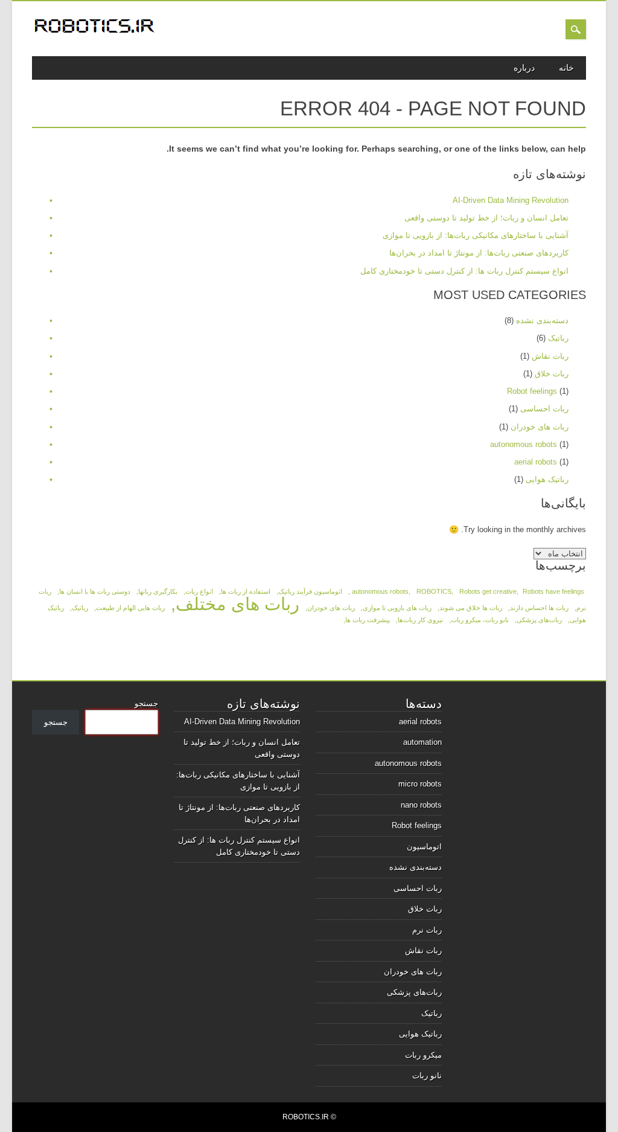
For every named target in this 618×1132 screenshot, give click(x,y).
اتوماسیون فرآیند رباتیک (310, 591)
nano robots (421, 804)
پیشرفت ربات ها (367, 619)
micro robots (420, 783)
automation (422, 742)
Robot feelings (532, 391)
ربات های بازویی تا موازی (397, 607)
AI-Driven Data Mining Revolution (511, 200)
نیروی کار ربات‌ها (420, 619)
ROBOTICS (433, 591)
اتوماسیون (424, 846)
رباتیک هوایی (547, 479)
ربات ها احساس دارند (539, 607)
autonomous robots (523, 444)
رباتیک (558, 337)
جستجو (146, 703)
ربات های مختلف (237, 604)
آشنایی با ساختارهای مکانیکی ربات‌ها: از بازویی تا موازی (476, 235)
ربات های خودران (540, 426)
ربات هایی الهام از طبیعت (130, 607)
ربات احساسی (544, 408)
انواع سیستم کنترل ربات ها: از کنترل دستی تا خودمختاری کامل (464, 270)
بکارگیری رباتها (157, 591)
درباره (524, 67)
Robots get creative (488, 591)
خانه (566, 67)
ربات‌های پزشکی (539, 619)
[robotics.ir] (95, 34)
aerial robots (535, 461)
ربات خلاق (552, 373)
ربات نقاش (550, 356)
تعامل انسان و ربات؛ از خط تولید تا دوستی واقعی (486, 217)
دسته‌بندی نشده (542, 320)
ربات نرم (427, 929)
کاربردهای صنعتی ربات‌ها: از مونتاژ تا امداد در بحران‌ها (479, 252)
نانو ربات (427, 1075)
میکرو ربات (423, 1055)
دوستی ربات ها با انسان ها (94, 591)
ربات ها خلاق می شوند (470, 607)
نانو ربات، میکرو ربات (480, 619)
